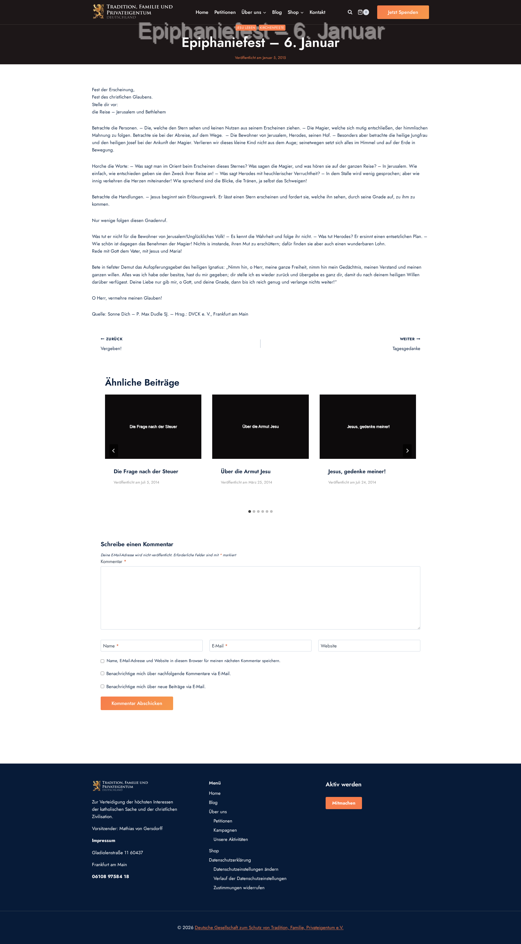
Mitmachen (343, 803)
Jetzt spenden (403, 12)
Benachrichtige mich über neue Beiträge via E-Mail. (156, 686)
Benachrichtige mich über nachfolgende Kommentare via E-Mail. (168, 673)
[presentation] (153, 427)
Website (329, 646)
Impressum (103, 840)
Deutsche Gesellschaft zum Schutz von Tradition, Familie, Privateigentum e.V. (269, 927)
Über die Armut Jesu (246, 471)
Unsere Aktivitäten (231, 839)
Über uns (218, 811)
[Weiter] (407, 450)
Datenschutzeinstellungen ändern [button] (246, 869)
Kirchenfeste (272, 27)
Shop (214, 850)
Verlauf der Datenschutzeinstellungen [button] (250, 878)
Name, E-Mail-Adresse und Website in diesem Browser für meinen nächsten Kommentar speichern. (194, 661)
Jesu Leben (246, 27)
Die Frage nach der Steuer (146, 471)
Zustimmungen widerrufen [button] (239, 887)
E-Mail (220, 646)
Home (202, 12)
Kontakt (317, 12)
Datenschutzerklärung (230, 860)
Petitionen (225, 12)
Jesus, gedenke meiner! (357, 471)
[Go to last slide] (113, 450)
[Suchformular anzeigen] (350, 12)
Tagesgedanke (406, 344)
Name (111, 646)
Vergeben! (112, 344)
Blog (277, 12)
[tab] (249, 511)
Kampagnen (225, 830)
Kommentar (113, 561)
